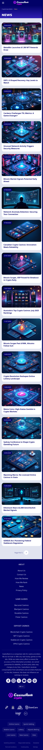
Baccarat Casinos (21, 605)
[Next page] (26, 552)
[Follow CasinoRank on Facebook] (8, 681)
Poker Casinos (21, 617)
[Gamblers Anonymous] (20, 707)
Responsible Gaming (24, 743)
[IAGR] (18, 713)
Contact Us (21, 574)
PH (20, 686)
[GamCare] (31, 707)
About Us (21, 570)
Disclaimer (36, 743)
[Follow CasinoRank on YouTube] (24, 681)
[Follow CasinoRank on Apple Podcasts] (35, 681)
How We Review (21, 578)
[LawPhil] (13, 707)
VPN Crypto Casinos (21, 644)
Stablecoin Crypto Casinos (21, 640)
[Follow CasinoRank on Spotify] (29, 681)
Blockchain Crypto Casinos (21, 632)
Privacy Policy (21, 590)
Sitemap (35, 747)
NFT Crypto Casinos (21, 636)
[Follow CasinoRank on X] (19, 681)
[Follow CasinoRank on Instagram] (13, 681)
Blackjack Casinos (21, 609)
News (21, 586)
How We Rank (21, 582)
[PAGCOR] (7, 707)
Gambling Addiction (9, 743)
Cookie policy (25, 747)
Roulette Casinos (22, 613)
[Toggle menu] (3, 3)
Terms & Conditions (11, 747)
